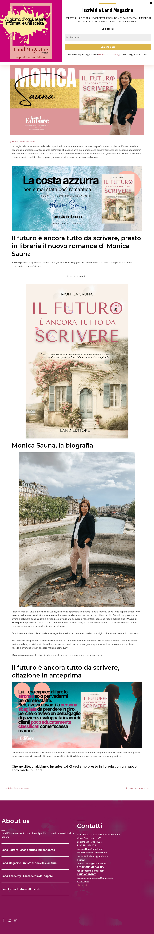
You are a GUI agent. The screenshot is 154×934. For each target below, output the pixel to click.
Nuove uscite (18, 141)
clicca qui (82, 885)
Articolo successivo (137, 788)
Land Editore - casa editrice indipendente (28, 849)
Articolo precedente (17, 788)
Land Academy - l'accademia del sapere (27, 876)
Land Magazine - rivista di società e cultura (29, 863)
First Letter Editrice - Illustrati (21, 889)
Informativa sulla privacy (108, 54)
